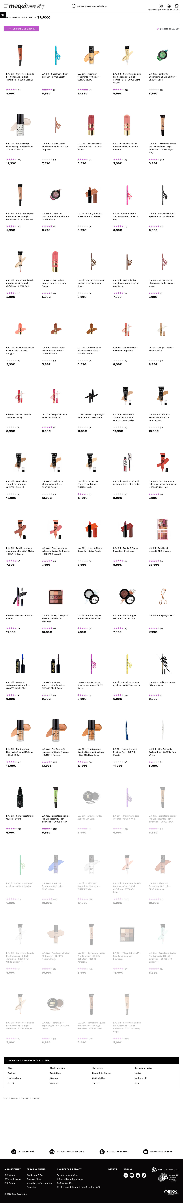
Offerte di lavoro (13, 1179)
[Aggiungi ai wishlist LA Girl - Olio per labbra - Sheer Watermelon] (56, 382)
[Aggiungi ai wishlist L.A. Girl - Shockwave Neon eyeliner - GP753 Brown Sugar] (91, 247)
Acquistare (20, 98)
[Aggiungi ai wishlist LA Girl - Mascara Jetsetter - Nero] (20, 583)
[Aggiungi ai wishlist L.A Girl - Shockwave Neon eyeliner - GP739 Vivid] (127, 783)
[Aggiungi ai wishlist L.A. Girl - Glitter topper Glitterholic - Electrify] (127, 583)
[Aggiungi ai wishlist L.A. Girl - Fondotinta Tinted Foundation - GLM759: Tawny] (56, 448)
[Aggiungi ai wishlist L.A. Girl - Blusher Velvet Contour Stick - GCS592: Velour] (91, 111)
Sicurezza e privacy (69, 1169)
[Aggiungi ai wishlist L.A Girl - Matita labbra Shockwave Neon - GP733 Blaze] (91, 649)
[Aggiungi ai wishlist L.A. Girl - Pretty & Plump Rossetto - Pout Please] (91, 181)
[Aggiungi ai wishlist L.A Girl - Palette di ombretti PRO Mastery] (163, 515)
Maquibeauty (13, 1169)
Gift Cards (10, 1183)
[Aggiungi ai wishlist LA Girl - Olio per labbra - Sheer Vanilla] (163, 315)
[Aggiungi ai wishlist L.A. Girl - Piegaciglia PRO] (163, 583)
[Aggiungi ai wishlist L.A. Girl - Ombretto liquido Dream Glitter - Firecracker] (127, 448)
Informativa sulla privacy (70, 1179)
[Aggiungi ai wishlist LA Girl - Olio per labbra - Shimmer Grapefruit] (127, 315)
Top (6, 17)
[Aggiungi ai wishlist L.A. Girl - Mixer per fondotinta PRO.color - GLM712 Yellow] (91, 41)
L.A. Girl (28, 17)
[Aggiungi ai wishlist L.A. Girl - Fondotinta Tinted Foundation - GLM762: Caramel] (20, 448)
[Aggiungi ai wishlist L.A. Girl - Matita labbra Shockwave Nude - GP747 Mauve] (163, 247)
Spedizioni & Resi (35, 1175)
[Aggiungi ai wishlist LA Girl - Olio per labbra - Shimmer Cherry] (20, 382)
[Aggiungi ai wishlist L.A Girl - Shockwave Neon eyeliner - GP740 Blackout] (163, 181)
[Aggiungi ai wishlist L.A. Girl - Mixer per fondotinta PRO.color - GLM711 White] (91, 850)
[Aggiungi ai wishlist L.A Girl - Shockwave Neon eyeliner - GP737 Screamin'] (127, 649)
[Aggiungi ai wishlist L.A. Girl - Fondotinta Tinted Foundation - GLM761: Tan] (163, 382)
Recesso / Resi (34, 1179)
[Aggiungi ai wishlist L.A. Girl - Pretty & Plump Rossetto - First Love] (127, 515)
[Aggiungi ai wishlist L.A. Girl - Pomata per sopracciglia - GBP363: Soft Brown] (56, 990)
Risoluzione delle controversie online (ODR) (79, 1187)
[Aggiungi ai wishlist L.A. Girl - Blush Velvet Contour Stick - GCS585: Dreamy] (56, 247)
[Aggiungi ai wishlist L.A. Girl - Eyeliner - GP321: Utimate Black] (163, 649)
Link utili (112, 1169)
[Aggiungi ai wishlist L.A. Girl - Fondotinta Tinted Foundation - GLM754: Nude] (91, 448)
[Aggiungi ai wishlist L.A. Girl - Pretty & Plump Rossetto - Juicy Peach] (91, 515)
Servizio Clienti (36, 1169)
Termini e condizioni (67, 1175)
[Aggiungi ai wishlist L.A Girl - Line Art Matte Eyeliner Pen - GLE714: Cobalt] (127, 716)
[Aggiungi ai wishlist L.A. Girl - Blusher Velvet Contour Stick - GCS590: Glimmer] (127, 111)
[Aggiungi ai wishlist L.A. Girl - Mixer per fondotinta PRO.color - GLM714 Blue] (56, 850)
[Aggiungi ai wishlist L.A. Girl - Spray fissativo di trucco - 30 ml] (20, 783)
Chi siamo (10, 1175)
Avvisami (92, 837)
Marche (16, 17)
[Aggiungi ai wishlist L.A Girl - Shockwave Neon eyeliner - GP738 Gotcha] (20, 850)
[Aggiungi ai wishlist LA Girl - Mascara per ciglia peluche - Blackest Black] (91, 382)
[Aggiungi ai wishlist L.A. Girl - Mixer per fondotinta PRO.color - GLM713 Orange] (163, 850)
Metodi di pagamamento (39, 1183)
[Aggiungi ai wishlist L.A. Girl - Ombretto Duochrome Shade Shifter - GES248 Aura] (56, 181)
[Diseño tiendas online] (171, 1191)
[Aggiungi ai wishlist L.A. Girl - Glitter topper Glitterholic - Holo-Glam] (91, 583)
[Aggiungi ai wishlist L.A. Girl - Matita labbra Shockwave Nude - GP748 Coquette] (56, 111)
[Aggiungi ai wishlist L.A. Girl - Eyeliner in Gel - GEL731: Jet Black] (91, 783)
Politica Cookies (65, 1183)
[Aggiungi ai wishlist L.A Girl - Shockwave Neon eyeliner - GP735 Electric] (56, 41)
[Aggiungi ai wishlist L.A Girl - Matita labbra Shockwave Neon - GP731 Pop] (127, 181)
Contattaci (32, 1187)
